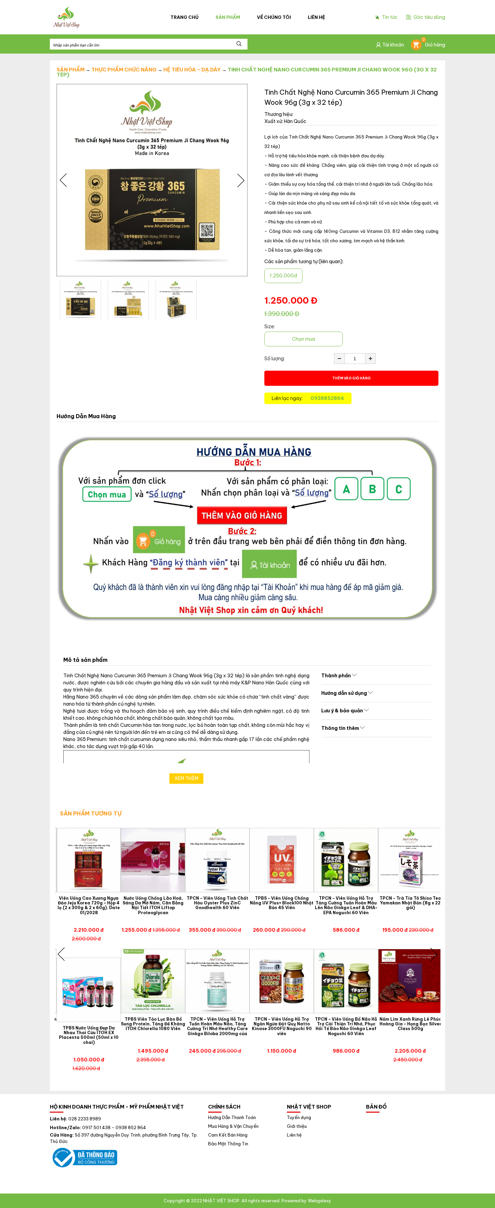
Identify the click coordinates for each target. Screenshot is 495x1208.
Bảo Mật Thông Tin (228, 1144)
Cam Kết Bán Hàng (228, 1135)
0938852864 (327, 398)
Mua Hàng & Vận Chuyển (233, 1126)
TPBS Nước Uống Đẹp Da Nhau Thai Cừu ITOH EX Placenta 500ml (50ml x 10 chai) (89, 1035)
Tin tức (390, 17)
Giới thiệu (297, 1126)
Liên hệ (316, 17)
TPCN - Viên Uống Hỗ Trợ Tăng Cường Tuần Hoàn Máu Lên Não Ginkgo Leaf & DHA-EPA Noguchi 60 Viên (346, 905)
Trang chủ (184, 17)
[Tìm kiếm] (239, 44)
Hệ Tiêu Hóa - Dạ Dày (192, 69)
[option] (152, 180)
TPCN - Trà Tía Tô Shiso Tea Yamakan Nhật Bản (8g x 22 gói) (410, 903)
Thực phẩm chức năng (124, 69)
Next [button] (241, 180)
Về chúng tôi (274, 17)
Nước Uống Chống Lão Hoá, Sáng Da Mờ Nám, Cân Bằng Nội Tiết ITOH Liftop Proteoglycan (153, 905)
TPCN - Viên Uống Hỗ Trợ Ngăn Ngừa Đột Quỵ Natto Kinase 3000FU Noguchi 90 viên (282, 1026)
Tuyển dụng (299, 1117)
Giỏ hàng (433, 43)
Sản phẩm (228, 17)
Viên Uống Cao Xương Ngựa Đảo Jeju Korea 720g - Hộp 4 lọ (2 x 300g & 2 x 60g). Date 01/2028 (89, 905)
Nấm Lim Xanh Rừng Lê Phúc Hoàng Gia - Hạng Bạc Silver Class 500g (410, 1024)
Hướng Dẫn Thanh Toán (232, 1117)
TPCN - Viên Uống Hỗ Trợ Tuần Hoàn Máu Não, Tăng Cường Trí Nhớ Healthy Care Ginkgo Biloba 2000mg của (217, 1026)
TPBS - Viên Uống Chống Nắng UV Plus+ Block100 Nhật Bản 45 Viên (282, 903)
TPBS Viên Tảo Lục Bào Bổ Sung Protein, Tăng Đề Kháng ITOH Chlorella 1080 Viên (153, 1024)
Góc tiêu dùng (429, 17)
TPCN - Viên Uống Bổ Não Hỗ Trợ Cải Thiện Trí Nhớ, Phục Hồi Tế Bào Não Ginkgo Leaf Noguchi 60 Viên (346, 1026)
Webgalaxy (319, 1200)
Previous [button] (63, 180)
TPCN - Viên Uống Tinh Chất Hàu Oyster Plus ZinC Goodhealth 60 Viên (217, 903)
